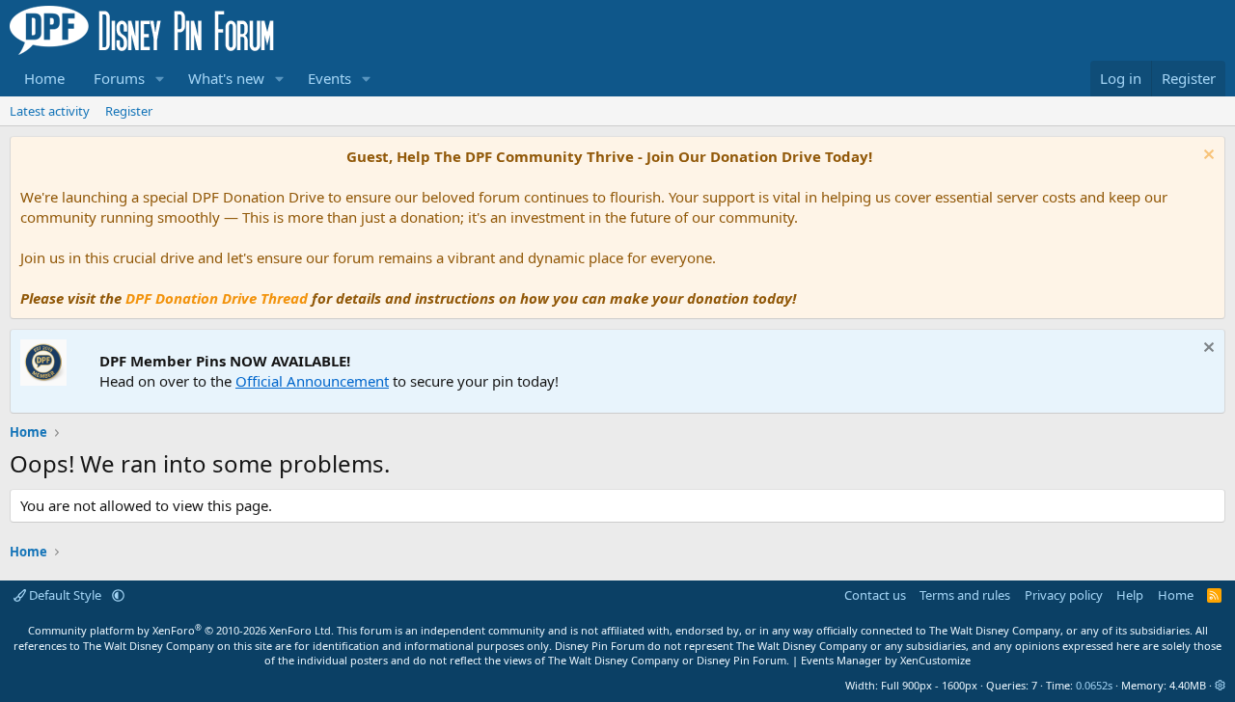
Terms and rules (964, 595)
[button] (160, 78)
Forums (119, 78)
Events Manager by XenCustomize (886, 660)
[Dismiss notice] (1206, 157)
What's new (226, 78)
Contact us (875, 595)
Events (329, 78)
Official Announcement (312, 381)
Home (44, 78)
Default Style (65, 595)
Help (1129, 595)
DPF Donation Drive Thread (216, 298)
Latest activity (50, 111)
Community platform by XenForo (181, 630)
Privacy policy (1064, 595)
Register (128, 111)
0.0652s (1094, 685)
